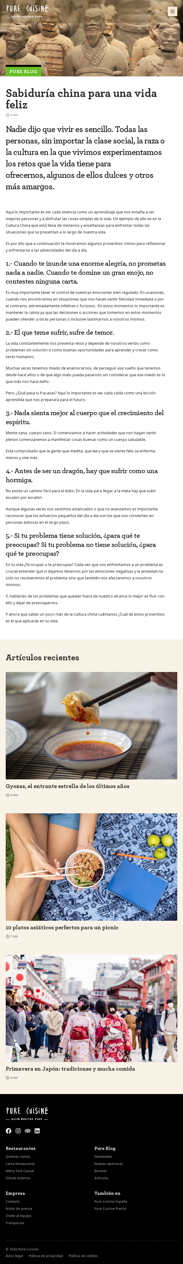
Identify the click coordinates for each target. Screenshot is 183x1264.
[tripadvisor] (28, 1130)
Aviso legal (14, 1255)
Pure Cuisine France (110, 1208)
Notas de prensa (19, 1208)
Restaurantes (21, 1148)
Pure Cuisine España (110, 1201)
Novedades (103, 1156)
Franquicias (15, 1223)
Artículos (101, 1178)
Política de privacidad (46, 1255)
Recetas (100, 1171)
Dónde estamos (18, 1178)
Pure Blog (23, 71)
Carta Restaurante (20, 1163)
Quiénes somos (18, 1156)
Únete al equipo (18, 1215)
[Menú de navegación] (172, 11)
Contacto (13, 1201)
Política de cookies (83, 1255)
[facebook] (9, 1130)
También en (107, 1193)
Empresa (15, 1193)
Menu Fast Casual (20, 1171)
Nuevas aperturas (108, 1163)
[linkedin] (37, 1130)
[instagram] (18, 1130)
